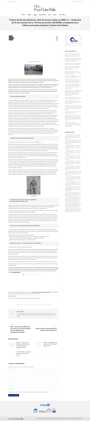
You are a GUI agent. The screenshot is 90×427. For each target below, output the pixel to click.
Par (34, 304)
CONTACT (73, 1)
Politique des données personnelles (75, 418)
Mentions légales (57, 418)
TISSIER (67, 150)
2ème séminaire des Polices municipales (41, 292)
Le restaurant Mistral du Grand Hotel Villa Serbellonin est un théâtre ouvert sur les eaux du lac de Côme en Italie (73, 102)
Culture (10, 36)
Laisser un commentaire (46, 304)
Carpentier (68, 181)
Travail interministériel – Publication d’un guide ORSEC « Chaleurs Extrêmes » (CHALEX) (73, 98)
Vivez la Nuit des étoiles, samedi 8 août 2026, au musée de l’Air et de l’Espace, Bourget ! (73, 64)
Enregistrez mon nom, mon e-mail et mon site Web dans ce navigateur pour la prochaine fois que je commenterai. (29, 392)
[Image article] (11, 344)
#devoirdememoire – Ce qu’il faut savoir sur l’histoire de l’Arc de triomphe (23, 353)
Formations (26, 304)
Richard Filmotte (16, 272)
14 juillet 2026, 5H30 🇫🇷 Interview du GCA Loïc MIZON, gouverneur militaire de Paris (50, 344)
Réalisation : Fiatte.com (64, 418)
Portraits (10, 39)
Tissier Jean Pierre (69, 140)
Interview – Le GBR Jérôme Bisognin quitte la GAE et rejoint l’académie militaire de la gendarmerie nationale (23, 345)
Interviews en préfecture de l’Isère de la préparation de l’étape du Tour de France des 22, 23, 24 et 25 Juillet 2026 (73, 72)
